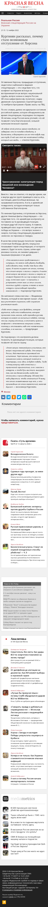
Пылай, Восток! (18, 491)
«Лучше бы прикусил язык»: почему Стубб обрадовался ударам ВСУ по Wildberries (28, 696)
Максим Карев (16, 489)
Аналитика (28, 13)
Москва (7, 392)
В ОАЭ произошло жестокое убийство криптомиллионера (24, 809)
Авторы (37, 13)
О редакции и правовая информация (17, 890)
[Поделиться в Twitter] (19, 397)
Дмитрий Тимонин (18, 668)
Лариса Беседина (17, 544)
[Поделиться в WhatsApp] (24, 397)
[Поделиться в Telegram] (8, 397)
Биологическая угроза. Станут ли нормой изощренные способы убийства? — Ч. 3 (27, 550)
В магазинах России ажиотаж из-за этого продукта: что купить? (27, 830)
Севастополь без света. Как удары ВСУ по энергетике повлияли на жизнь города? (27, 655)
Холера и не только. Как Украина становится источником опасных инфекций (27, 758)
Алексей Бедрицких (17, 690)
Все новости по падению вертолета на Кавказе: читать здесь (27, 823)
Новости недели (17, 469)
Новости (10, 13)
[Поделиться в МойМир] (29, 397)
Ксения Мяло (15, 524)
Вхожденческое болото (22, 454)
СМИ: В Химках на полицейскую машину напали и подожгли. (25, 838)
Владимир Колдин (17, 504)
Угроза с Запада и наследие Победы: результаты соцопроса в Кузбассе (27, 735)
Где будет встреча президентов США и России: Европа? (28, 845)
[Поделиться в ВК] (3, 397)
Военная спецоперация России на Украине (18, 24)
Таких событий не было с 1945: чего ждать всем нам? (27, 816)
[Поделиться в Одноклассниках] (14, 397)
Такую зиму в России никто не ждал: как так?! (28, 852)
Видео (18, 13)
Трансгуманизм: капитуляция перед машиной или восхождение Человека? (22, 185)
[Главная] (24, 5)
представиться (9, 423)
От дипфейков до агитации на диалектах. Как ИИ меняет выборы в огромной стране (28, 673)
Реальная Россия (10, 20)
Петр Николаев (16, 730)
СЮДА (11, 897)
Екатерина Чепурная (18, 649)
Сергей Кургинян (17, 452)
